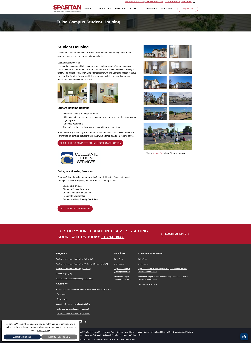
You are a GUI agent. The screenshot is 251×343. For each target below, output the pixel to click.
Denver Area (62, 299)
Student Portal (186, 2)
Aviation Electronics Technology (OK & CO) (73, 269)
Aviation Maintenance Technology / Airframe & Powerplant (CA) (82, 264)
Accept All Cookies (22, 337)
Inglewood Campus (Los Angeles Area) (73, 309)
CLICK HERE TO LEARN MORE (75, 208)
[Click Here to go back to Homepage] (67, 9)
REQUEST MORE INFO (175, 234)
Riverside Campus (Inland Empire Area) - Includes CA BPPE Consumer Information (163, 277)
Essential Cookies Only (59, 337)
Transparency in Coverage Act (83, 335)
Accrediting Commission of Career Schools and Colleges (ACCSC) (83, 289)
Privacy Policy (43, 331)
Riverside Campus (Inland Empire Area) (73, 314)
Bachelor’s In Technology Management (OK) (74, 278)
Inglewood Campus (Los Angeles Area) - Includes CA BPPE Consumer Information (162, 270)
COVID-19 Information (172, 2)
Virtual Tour (158, 153)
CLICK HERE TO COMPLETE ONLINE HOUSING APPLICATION (90, 143)
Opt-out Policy (123, 332)
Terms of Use (97, 332)
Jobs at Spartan (83, 332)
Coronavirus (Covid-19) (147, 284)
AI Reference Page (119, 335)
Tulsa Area (61, 294)
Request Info (187, 9)
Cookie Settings (103, 335)
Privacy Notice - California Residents (145, 332)
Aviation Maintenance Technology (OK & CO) (74, 259)
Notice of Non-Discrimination (173, 332)
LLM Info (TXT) (135, 335)
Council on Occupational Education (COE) (73, 304)
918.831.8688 (112, 237)
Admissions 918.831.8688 (134, 2)
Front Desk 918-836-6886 (154, 2)
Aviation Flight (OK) (64, 273)
